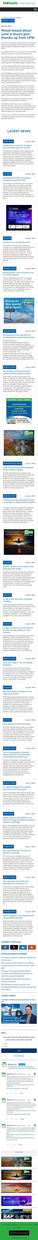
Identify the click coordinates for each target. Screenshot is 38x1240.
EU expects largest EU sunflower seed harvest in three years (17, 788)
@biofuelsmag (21, 1074)
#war (25, 1080)
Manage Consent (15, 1237)
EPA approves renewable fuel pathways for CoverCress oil (15, 882)
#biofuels (9, 1088)
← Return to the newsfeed (11, 18)
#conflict (12, 1140)
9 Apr (28, 1100)
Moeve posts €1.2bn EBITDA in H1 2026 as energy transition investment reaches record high (19, 819)
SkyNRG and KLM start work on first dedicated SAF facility (18, 567)
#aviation (18, 1088)
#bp (18, 1104)
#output (23, 1088)
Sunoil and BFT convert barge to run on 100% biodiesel (18, 273)
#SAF (13, 1088)
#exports (33, 1128)
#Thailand (9, 1128)
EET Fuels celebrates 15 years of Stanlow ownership (17, 851)
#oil (29, 1128)
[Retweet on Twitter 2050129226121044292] (12, 1093)
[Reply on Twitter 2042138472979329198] (8, 1119)
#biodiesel (23, 1129)
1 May (29, 1074)
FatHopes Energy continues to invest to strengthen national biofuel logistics (19, 502)
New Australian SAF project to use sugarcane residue (17, 692)
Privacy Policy (23, 1237)
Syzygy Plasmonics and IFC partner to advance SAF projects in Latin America (18, 630)
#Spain (8, 1076)
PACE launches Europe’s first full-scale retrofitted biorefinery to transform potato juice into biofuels (18, 986)
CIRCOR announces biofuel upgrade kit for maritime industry (18, 468)
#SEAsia (31, 1138)
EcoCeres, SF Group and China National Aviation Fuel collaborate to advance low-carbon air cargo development (17, 973)
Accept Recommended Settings (19, 1233)
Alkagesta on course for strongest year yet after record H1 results (17, 146)
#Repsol (14, 1076)
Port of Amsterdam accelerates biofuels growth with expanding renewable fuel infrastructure (16, 754)
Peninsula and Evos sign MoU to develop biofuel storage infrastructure (19, 336)
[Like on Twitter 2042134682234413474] (16, 1144)
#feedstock (15, 1114)
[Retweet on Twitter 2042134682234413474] (12, 1144)
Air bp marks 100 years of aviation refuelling (17, 600)
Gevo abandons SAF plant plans (17, 724)
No (6, 1046)
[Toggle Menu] (35, 9)
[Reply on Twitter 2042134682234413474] (8, 1144)
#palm (26, 1128)
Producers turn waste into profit (16, 242)
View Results (19, 1056)
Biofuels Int (11, 1074)
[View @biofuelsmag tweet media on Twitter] (27, 1088)
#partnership (10, 1104)
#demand (21, 1138)
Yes (6, 1044)
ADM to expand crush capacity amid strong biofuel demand (18, 916)
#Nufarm (9, 1102)
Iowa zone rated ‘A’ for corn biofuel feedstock (17, 663)
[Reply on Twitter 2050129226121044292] (8, 1093)
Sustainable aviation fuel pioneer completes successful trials (17, 179)
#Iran (22, 1080)
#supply (26, 1138)
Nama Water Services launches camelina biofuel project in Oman (17, 372)
